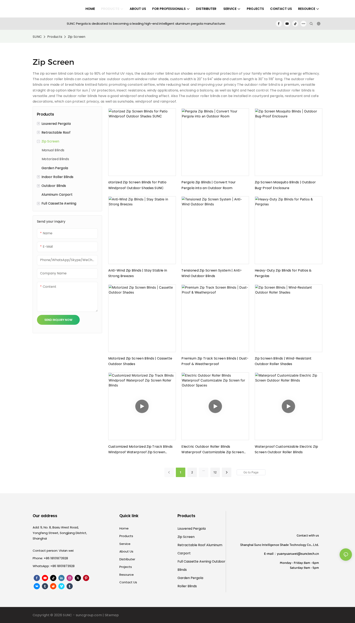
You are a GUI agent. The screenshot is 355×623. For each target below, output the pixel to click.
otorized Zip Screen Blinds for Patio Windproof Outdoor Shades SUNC (137, 185)
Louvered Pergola (192, 528)
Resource (126, 574)
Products (54, 36)
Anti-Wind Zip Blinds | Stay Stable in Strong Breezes (137, 273)
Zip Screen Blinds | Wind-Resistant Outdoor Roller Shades (283, 361)
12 (215, 472)
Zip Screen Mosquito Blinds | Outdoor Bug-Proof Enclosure (285, 185)
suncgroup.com (89, 615)
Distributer (127, 559)
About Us (126, 551)
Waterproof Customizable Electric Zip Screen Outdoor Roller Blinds (286, 449)
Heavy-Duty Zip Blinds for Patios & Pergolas (283, 273)
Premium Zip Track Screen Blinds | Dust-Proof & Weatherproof (215, 361)
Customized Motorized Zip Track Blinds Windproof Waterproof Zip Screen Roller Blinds (140, 449)
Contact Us (128, 582)
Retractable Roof (191, 545)
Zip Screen (76, 36)
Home (124, 528)
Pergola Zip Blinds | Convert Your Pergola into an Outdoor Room (208, 185)
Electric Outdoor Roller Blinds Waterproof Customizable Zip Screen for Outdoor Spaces (212, 449)
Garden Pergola (190, 578)
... (203, 470)
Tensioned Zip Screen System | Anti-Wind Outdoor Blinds (211, 273)
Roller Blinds (187, 586)
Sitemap (112, 615)
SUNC (37, 36)
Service (124, 544)
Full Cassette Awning (194, 561)
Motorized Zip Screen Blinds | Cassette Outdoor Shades (140, 361)
